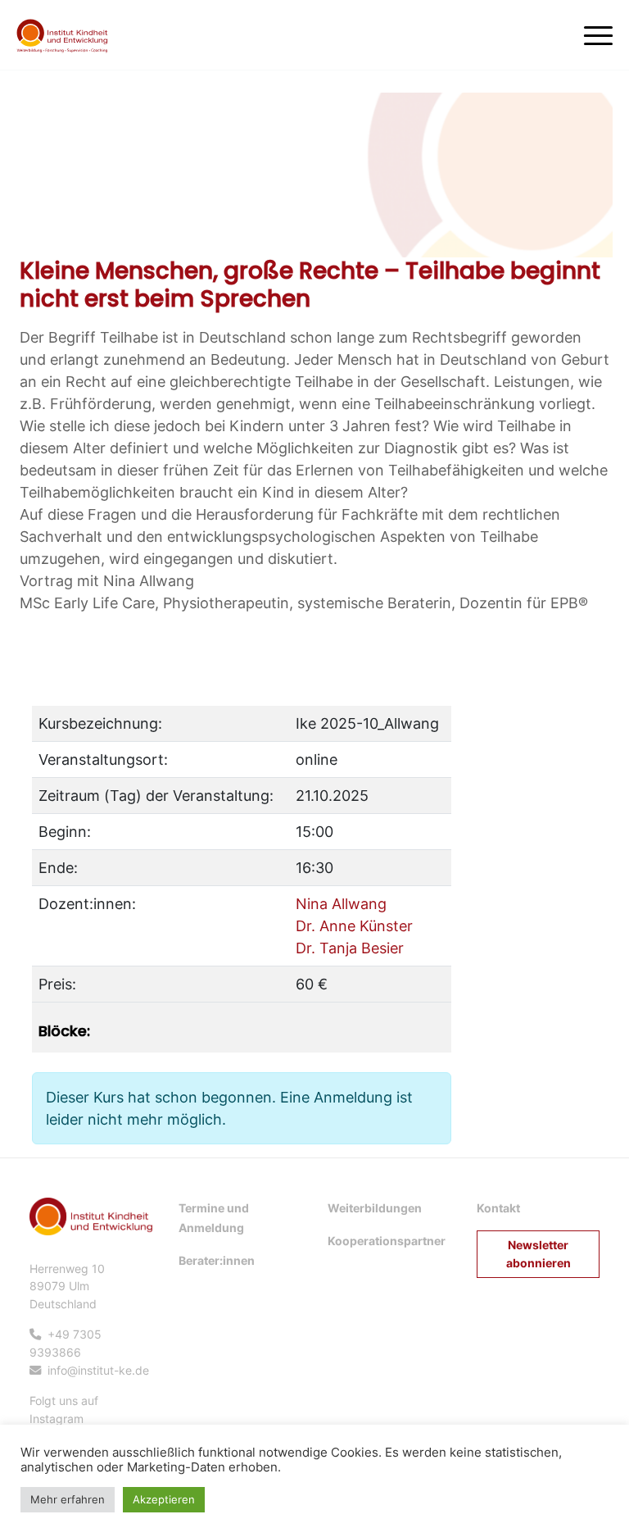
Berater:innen (217, 1260)
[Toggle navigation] (598, 32)
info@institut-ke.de (98, 1370)
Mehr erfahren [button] (67, 1499)
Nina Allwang (341, 903)
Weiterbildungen (375, 1208)
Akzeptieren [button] (164, 1499)
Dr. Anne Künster (354, 925)
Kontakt (498, 1208)
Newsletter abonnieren (538, 1254)
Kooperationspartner (387, 1241)
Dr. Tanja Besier (350, 948)
